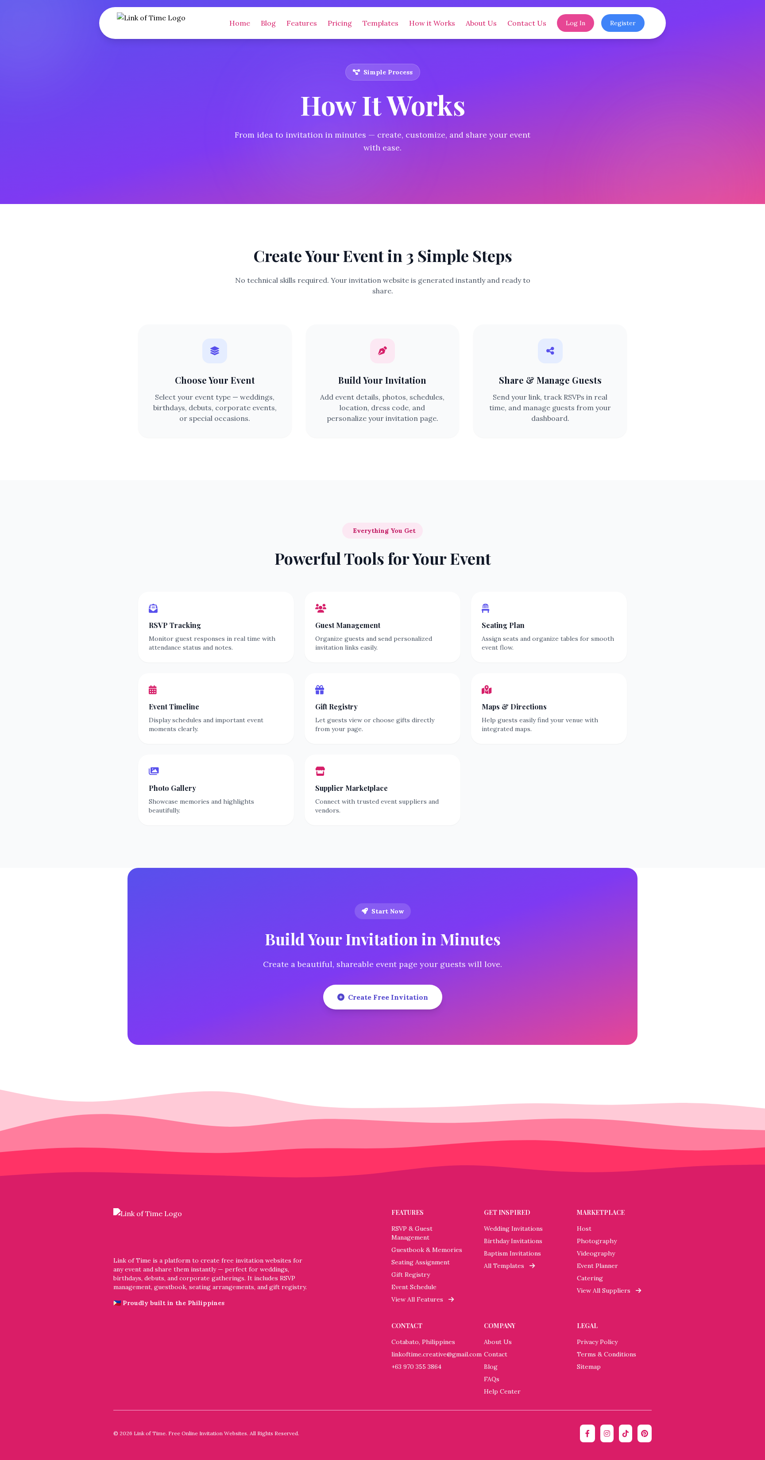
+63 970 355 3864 (416, 1367)
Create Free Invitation (388, 997)
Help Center (502, 1391)
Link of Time (150, 1433)
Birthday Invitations (513, 1241)
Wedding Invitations (513, 1229)
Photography (597, 1241)
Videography (596, 1253)
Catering (590, 1278)
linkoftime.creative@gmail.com (436, 1354)
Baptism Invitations (512, 1253)
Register (623, 23)
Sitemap (589, 1367)
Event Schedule (414, 1287)
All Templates (506, 1266)
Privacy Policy (597, 1342)
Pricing (340, 23)
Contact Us (526, 23)
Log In (575, 23)
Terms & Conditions (606, 1354)
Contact (495, 1354)
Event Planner (597, 1266)
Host (584, 1229)
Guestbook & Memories (426, 1250)
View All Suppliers (606, 1290)
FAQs (491, 1379)
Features (301, 23)
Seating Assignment (420, 1262)
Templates (380, 23)
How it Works (432, 23)
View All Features (419, 1299)
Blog (268, 23)
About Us (481, 23)
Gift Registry (410, 1275)
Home (239, 23)
